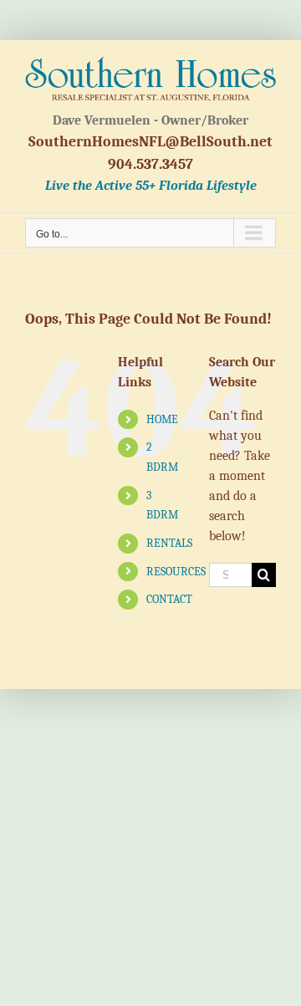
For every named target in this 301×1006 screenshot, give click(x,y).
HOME (162, 419)
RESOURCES (176, 571)
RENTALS (169, 543)
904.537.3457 (150, 164)
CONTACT (169, 599)
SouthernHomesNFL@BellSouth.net (150, 142)
